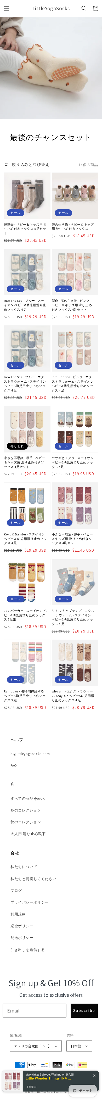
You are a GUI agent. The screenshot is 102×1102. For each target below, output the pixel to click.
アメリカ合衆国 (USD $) (32, 1046)
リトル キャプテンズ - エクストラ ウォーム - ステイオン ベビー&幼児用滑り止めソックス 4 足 (73, 617)
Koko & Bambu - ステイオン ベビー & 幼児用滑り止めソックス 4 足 (25, 538)
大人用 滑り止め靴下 (28, 833)
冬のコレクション (25, 810)
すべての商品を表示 (27, 798)
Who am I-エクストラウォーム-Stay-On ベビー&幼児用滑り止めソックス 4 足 (73, 695)
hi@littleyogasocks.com (30, 753)
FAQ (13, 765)
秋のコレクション (25, 822)
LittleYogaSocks (44, 1091)
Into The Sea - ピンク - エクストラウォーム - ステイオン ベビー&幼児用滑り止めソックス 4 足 (73, 383)
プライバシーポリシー (29, 902)
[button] (6, 8)
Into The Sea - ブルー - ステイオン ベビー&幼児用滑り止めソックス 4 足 (25, 305)
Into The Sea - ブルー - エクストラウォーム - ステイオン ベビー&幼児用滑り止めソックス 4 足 (25, 383)
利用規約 (18, 914)
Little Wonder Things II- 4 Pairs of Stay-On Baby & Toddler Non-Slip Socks (49, 1078)
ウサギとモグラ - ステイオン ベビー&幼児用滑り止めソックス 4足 (73, 462)
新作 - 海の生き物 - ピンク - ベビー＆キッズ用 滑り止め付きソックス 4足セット (72, 305)
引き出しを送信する (27, 949)
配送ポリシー (21, 937)
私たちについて (23, 866)
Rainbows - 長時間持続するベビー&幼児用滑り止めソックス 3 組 (25, 695)
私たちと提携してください (33, 878)
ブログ (16, 890)
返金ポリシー (21, 926)
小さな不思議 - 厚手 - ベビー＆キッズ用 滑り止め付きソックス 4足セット (24, 462)
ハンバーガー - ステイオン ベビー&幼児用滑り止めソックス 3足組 (25, 615)
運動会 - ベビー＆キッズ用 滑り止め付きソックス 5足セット (25, 228)
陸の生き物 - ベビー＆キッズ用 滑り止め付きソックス (73, 226)
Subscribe (84, 1010)
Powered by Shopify (65, 1091)
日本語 (76, 1046)
